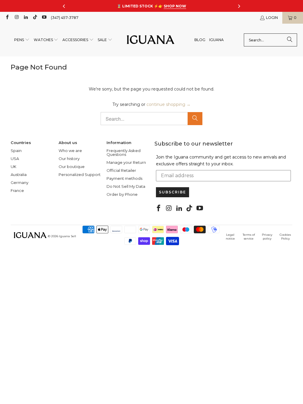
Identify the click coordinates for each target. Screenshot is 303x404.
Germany (19, 182)
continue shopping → (168, 104)
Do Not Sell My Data (126, 186)
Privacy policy (267, 236)
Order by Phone (122, 194)
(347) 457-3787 (64, 17)
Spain (16, 150)
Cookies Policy (285, 236)
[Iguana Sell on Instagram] (16, 17)
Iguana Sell (67, 236)
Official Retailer (121, 170)
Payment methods (124, 178)
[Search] (289, 39)
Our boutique (72, 166)
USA (15, 158)
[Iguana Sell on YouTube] (43, 17)
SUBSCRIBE (172, 192)
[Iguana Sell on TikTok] (34, 17)
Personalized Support (80, 174)
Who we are (70, 150)
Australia (19, 174)
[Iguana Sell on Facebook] (6, 17)
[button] (22, 40)
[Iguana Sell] (150, 40)
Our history (69, 158)
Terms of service (249, 236)
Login (272, 17)
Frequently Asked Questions (124, 152)
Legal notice (230, 236)
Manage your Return (126, 162)
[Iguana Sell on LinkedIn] (25, 17)
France (17, 190)
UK (13, 166)
